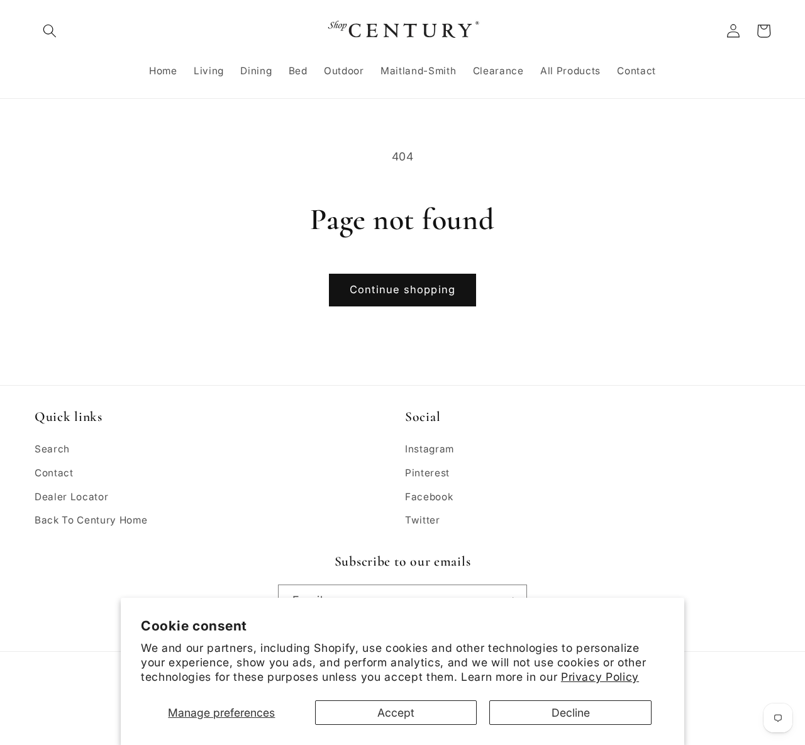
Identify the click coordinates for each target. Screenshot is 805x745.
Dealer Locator (71, 497)
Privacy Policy (600, 676)
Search (52, 449)
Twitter (422, 520)
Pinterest (427, 473)
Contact (54, 473)
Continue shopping (402, 289)
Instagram (429, 449)
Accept (395, 712)
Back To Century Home (91, 520)
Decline (571, 712)
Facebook (429, 497)
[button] (50, 31)
